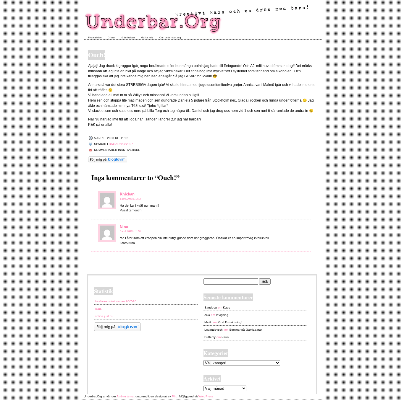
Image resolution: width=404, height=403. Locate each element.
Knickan (127, 194)
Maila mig (147, 37)
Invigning (222, 314)
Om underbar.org (170, 37)
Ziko (207, 314)
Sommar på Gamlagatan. (246, 329)
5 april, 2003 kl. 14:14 (130, 199)
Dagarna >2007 (121, 144)
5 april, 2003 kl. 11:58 (130, 231)
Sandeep (210, 307)
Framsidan (95, 37)
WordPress (205, 396)
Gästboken (128, 37)
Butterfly (210, 337)
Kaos (226, 307)
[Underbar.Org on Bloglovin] (107, 161)
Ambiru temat (126, 396)
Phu (174, 396)
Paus (225, 337)
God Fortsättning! (230, 322)
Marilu (208, 322)
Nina (124, 227)
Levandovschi (213, 329)
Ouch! (96, 55)
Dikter (112, 37)
